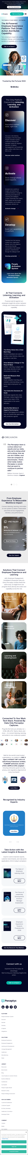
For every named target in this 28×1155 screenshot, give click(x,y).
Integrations (4, 1031)
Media (2, 1126)
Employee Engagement (6, 1043)
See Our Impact (14, 555)
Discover (3, 1019)
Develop (3, 1025)
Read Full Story (11, 541)
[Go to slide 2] (14, 484)
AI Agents (3, 1028)
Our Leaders (4, 1129)
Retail (2, 1058)
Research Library (5, 1090)
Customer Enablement (6, 1102)
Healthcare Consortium (6, 1111)
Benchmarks (4, 1070)
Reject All (14, 1146)
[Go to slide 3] (16, 484)
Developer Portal (5, 1114)
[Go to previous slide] (10, 546)
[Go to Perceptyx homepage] (4, 14)
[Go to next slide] (17, 546)
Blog (2, 1072)
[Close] (26, 1132)
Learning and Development (7, 1046)
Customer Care (23, 10)
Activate (3, 1022)
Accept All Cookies (14, 1151)
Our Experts (4, 1084)
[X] (7, 1007)
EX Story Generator (6, 1108)
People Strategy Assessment (8, 1093)
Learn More (12, 615)
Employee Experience (6, 1040)
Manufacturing (4, 1055)
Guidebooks (4, 1081)
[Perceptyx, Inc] (8, 1001)
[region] (14, 460)
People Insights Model (6, 1087)
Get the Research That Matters (14, 947)
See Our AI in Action (12, 424)
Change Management (6, 1049)
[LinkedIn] (2, 1007)
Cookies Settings (14, 1141)
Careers (3, 1123)
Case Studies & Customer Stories (9, 1075)
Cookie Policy (5, 1138)
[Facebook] (11, 1007)
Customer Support (5, 1105)
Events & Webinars (5, 1078)
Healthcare (4, 1052)
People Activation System (7, 1016)
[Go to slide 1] (11, 484)
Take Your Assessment (14, 7)
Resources (3, 1067)
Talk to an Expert (17, 14)
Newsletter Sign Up (14, 10)
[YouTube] (15, 1007)
